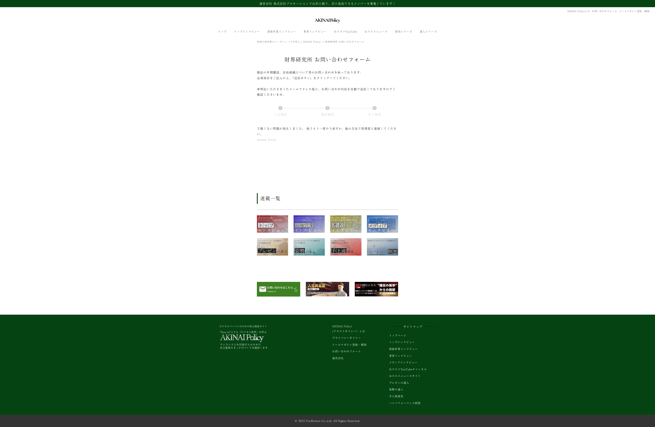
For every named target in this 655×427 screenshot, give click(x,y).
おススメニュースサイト (405, 376)
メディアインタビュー (403, 362)
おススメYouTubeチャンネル (408, 369)
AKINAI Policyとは (578, 11)
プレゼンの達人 (399, 382)
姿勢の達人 (396, 389)
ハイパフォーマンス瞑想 (405, 403)
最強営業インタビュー (403, 349)
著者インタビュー (400, 355)
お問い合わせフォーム (604, 11)
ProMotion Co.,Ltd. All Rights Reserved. (333, 420)
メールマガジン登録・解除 (634, 11)
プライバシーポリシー (346, 338)
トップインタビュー (402, 342)
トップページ (397, 335)
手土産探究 (396, 396)
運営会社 (338, 358)
